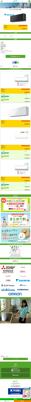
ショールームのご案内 (15, 358)
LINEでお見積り (16, 399)
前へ (2, 66)
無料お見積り (16, 375)
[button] (0, 311)
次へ (29, 66)
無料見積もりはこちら (16, 56)
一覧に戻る (16, 66)
